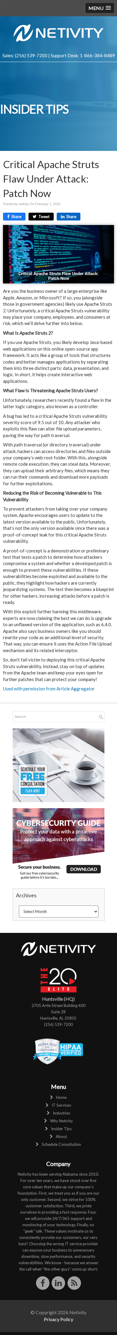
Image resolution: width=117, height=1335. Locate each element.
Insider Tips (61, 1128)
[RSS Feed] (74, 1282)
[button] (100, 8)
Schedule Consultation (61, 1144)
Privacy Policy (58, 1319)
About (61, 1136)
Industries (61, 1113)
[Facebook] (43, 1282)
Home (61, 1097)
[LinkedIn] (59, 1282)
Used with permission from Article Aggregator (49, 688)
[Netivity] (59, 32)
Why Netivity (61, 1120)
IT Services (61, 1105)
